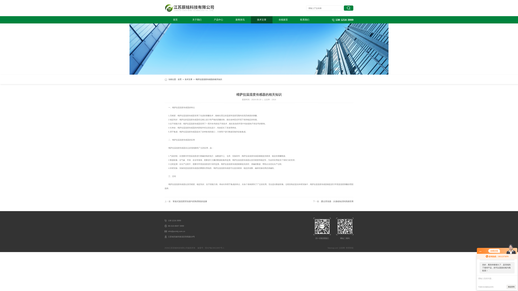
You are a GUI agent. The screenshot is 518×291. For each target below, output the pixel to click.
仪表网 (342, 248)
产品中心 (218, 19)
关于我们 (197, 19)
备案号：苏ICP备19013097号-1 (210, 248)
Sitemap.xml (333, 248)
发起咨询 (511, 287)
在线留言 (283, 19)
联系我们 (304, 19)
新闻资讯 (240, 19)
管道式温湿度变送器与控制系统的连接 (190, 201)
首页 (175, 19)
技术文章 (261, 19)
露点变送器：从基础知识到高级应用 (337, 201)
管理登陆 (349, 248)
